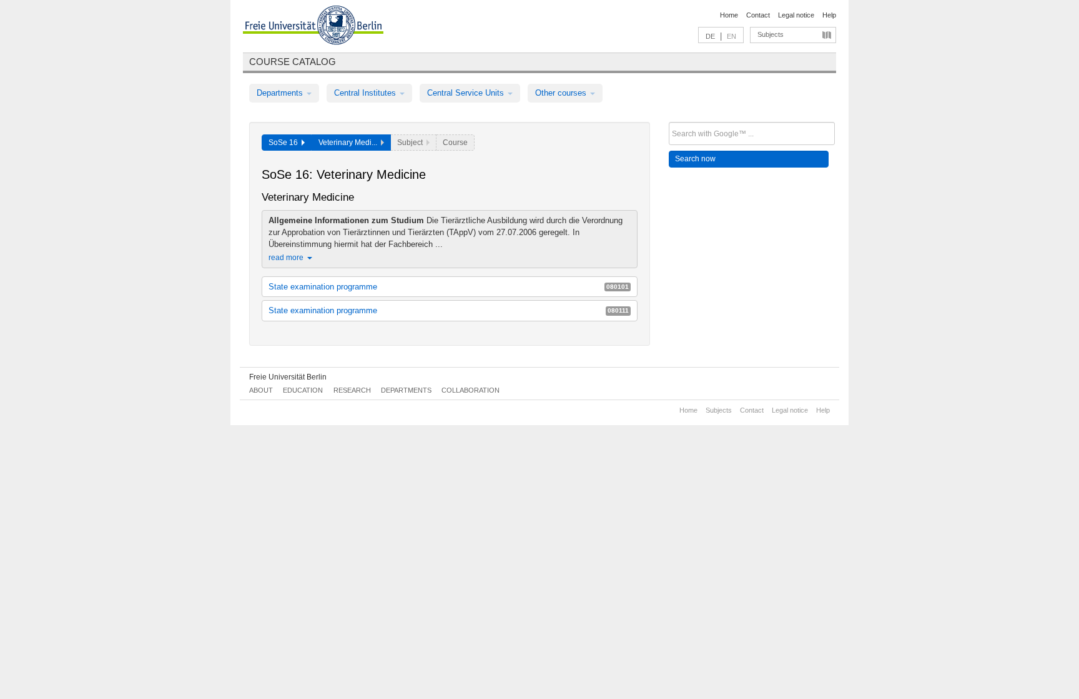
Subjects (770, 34)
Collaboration (470, 390)
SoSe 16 (285, 142)
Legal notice (796, 15)
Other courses (562, 93)
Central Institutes (366, 93)
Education (303, 390)
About (261, 390)
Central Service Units (466, 93)
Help (829, 15)
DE (710, 36)
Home (729, 15)
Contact (758, 15)
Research (352, 390)
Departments (281, 93)
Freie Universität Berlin (288, 377)
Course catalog (292, 61)
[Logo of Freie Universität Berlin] (313, 27)
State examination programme (449, 286)
